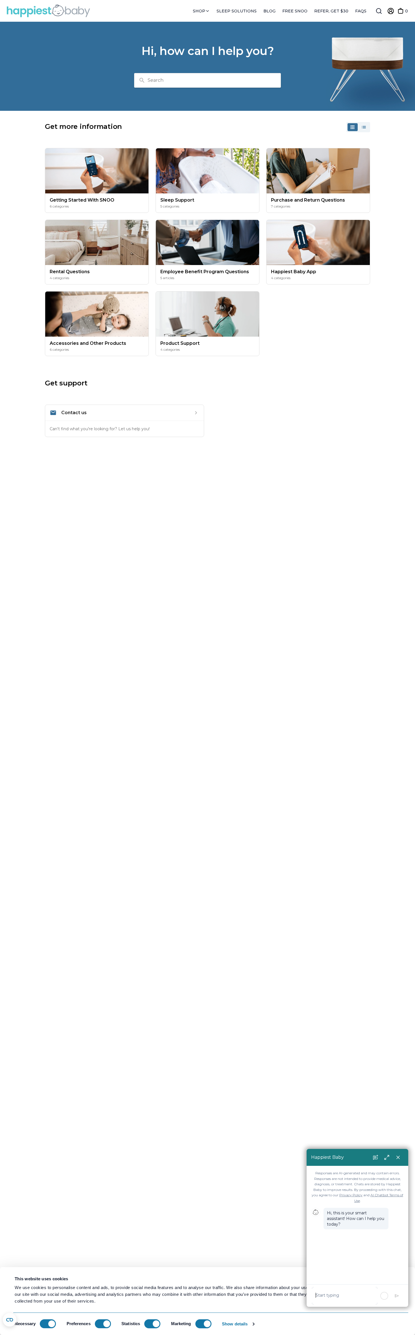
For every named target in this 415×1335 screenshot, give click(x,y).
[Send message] (397, 1295)
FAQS (360, 11)
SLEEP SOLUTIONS (237, 11)
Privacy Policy (350, 1195)
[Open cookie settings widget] (9, 1320)
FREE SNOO (294, 11)
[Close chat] (398, 1157)
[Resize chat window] (386, 1157)
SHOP (199, 11)
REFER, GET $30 (331, 11)
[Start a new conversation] (375, 1157)
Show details (235, 1323)
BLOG (269, 11)
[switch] (103, 1323)
